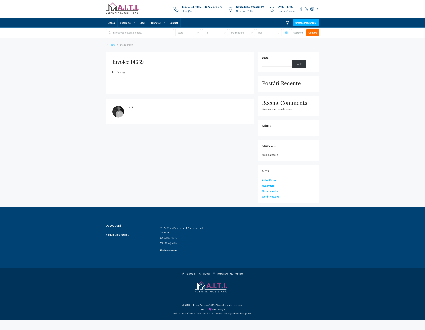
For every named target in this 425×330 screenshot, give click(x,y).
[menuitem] (287, 22)
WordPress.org (270, 196)
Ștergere (298, 32)
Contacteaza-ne (168, 250)
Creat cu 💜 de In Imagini (212, 309)
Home (112, 45)
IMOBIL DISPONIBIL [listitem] (118, 235)
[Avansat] (286, 32)
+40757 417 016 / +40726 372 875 (202, 6)
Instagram (222, 274)
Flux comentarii (270, 191)
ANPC (249, 313)
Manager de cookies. (234, 313)
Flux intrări (268, 185)
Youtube (238, 274)
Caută (265, 57)
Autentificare (269, 180)
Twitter (206, 274)
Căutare (312, 32)
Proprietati (155, 23)
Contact (174, 23)
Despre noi (125, 23)
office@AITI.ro (189, 11)
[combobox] (188, 32)
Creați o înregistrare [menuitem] (306, 23)
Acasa (111, 23)
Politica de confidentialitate (187, 313)
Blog (142, 23)
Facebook (190, 274)
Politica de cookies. (212, 313)
